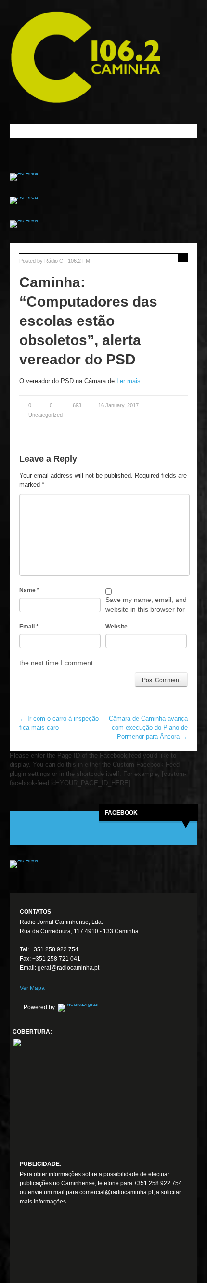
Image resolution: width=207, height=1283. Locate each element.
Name (29, 590)
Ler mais (128, 381)
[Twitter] (44, 1251)
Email (29, 626)
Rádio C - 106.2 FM (67, 261)
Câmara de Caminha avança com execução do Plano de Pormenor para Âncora (148, 727)
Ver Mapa (32, 988)
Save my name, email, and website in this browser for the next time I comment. (103, 631)
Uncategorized (45, 415)
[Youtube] (62, 1251)
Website (116, 626)
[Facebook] (27, 1251)
